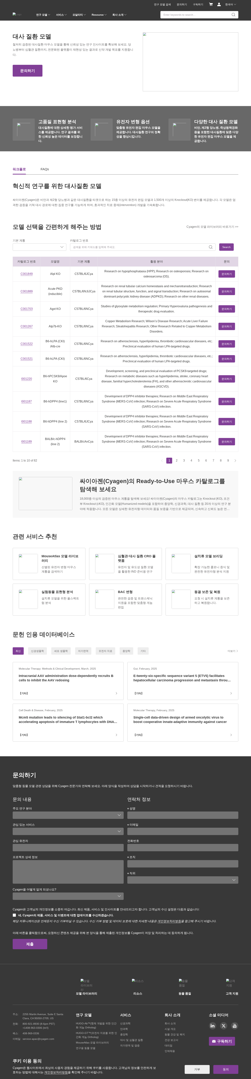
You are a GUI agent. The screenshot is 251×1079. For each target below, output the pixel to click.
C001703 (27, 308)
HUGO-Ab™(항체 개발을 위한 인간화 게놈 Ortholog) (96, 1025)
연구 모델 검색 (162, 4)
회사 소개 (170, 1023)
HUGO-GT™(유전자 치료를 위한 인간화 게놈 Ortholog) (96, 1035)
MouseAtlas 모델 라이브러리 (92, 1042)
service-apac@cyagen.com (38, 1038)
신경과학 (125, 1023)
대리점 (168, 1045)
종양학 (124, 1034)
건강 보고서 (171, 1039)
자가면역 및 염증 (130, 1045)
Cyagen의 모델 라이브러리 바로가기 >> (212, 226)
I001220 (26, 378)
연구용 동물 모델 (85, 1048)
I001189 (26, 441)
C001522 (27, 343)
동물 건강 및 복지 (175, 1034)
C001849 (27, 273)
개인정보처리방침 (169, 921)
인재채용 (170, 1051)
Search (226, 247)
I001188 (26, 421)
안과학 (124, 1028)
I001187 (26, 401)
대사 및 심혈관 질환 (131, 1039)
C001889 (27, 291)
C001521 (27, 358)
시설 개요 (170, 1028)
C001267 (27, 326)
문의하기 (182, 4)
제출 (30, 944)
